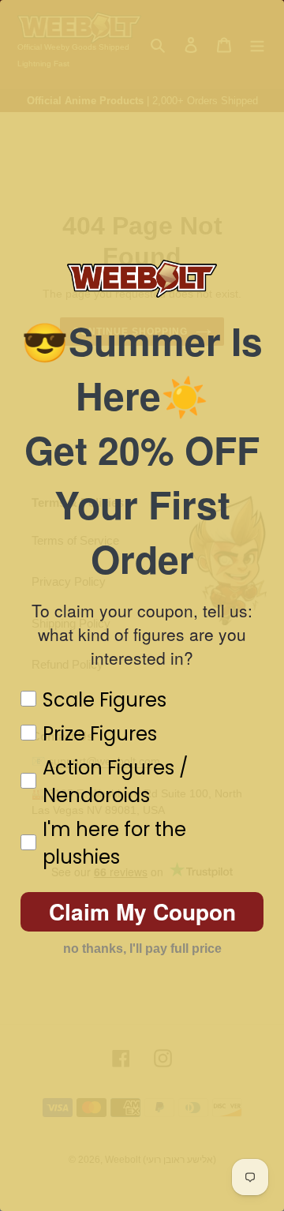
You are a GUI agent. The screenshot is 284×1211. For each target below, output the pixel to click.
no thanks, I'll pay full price (142, 948)
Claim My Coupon (142, 911)
